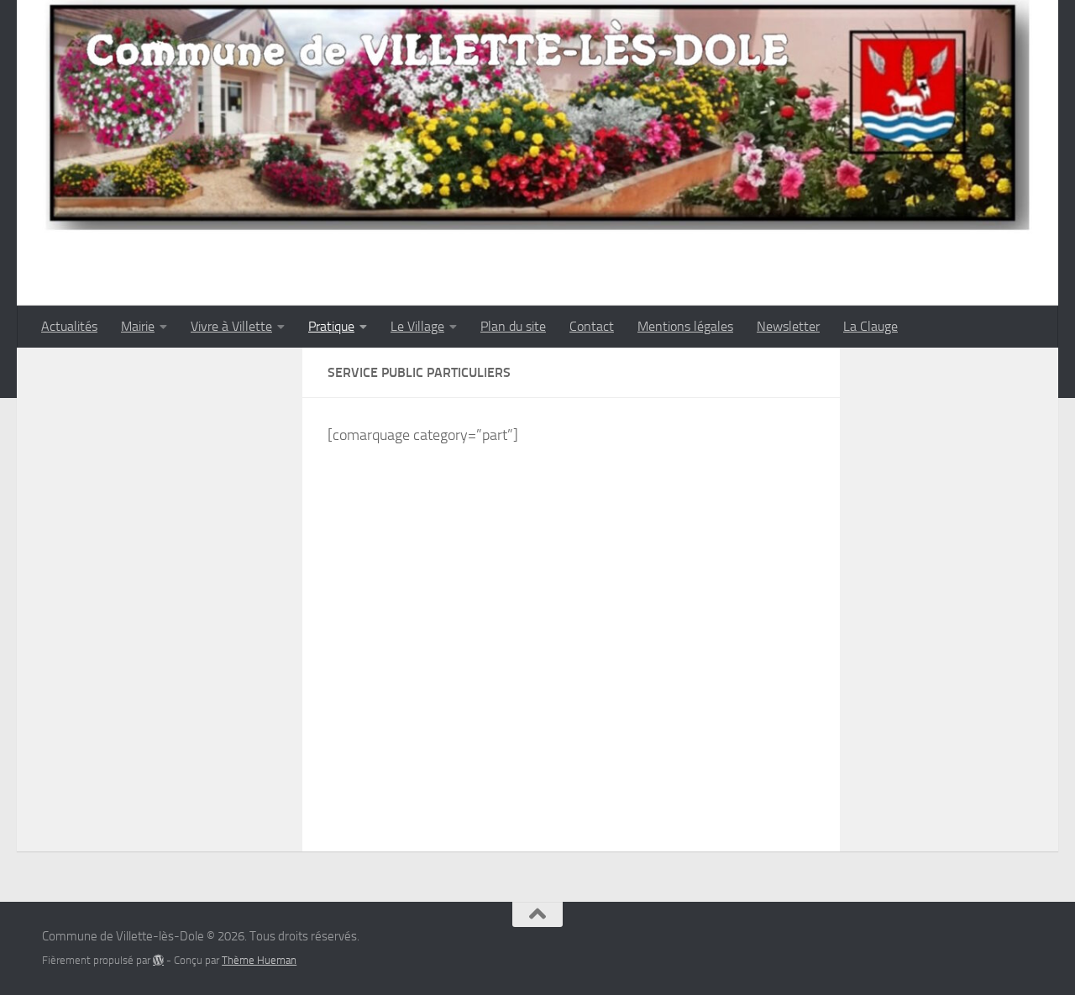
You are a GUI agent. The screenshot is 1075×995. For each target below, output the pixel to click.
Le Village (417, 326)
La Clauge (870, 326)
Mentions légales (685, 326)
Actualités (69, 326)
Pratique (331, 326)
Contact (591, 326)
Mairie (138, 326)
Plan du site (513, 326)
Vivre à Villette (231, 326)
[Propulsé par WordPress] (158, 960)
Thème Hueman (259, 960)
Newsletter (788, 326)
